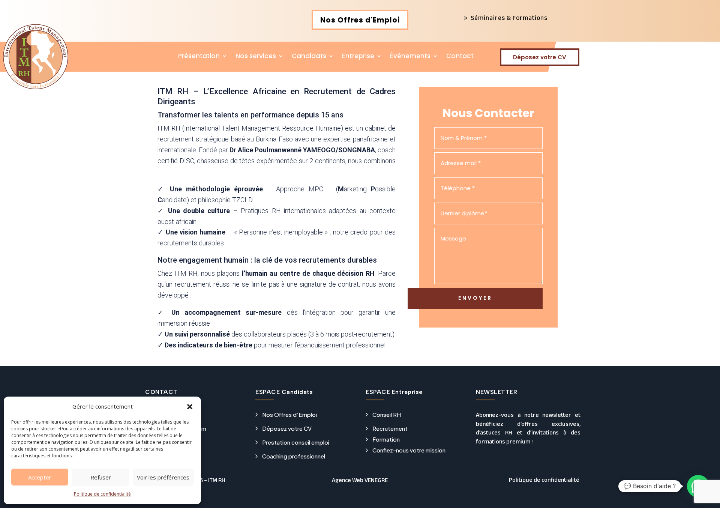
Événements (410, 56)
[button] (190, 406)
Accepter (39, 477)
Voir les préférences (163, 477)
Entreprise (358, 56)
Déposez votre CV (539, 57)
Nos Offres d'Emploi (360, 20)
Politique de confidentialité (102, 494)
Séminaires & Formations (509, 18)
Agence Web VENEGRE (360, 480)
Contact (460, 56)
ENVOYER (475, 298)
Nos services (256, 56)
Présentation (199, 56)
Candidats (309, 56)
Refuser (100, 477)
